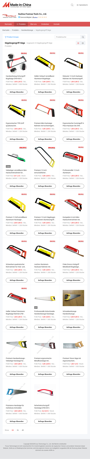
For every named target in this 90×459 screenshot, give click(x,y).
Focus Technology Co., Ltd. (42, 444)
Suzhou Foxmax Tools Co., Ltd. (32, 14)
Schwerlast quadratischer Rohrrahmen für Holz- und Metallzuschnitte (15, 266)
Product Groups (13, 37)
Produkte (22, 24)
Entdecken (45, 24)
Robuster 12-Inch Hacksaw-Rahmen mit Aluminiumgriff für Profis (73, 78)
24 (13, 430)
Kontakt (57, 24)
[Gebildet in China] (17, 4)
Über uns (33, 24)
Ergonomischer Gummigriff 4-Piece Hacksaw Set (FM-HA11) (73, 125)
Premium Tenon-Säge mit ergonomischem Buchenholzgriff (72, 360)
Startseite (8, 24)
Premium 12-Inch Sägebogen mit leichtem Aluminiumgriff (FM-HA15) (44, 219)
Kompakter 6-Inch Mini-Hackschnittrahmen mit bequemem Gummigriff (71, 219)
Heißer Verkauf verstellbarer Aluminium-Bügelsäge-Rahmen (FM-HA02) (44, 78)
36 (18, 430)
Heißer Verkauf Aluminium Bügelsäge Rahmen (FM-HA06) (15, 313)
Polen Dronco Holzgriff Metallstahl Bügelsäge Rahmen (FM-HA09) (71, 266)
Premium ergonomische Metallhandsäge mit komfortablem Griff (42, 360)
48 (23, 430)
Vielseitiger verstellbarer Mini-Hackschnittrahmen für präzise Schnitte (16, 172)
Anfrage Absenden (17, 92)
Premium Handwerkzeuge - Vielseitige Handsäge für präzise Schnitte (15, 360)
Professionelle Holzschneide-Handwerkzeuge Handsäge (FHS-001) (44, 313)
